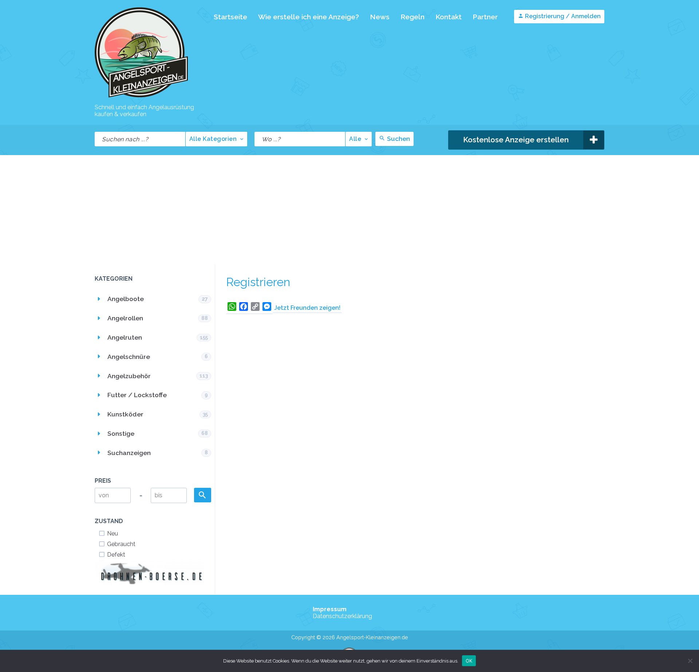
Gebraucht (121, 544)
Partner (485, 17)
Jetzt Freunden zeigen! (307, 307)
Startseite (230, 17)
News (380, 17)
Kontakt (448, 17)
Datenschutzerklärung (342, 616)
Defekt (116, 554)
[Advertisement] (349, 210)
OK (469, 660)
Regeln (412, 17)
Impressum (330, 609)
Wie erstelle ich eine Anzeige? (308, 17)
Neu (112, 533)
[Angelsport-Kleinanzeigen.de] (141, 97)
